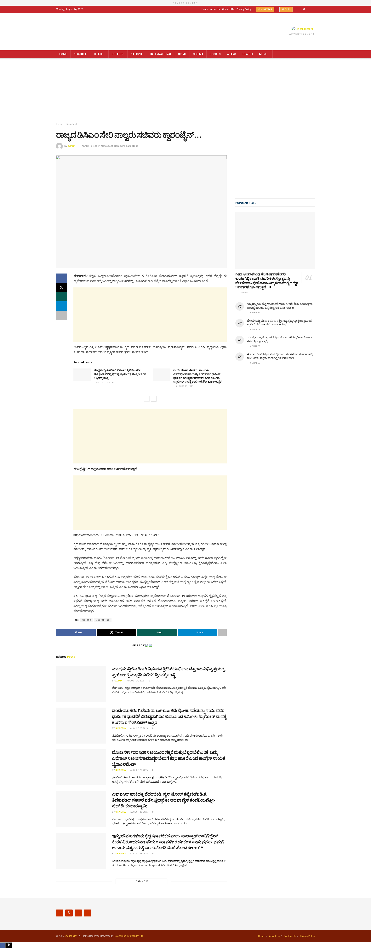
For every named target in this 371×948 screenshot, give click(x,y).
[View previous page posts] (147, 399)
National (137, 54)
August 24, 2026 (104, 382)
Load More (141, 881)
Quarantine (103, 620)
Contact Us (228, 9)
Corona (86, 620)
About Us (215, 9)
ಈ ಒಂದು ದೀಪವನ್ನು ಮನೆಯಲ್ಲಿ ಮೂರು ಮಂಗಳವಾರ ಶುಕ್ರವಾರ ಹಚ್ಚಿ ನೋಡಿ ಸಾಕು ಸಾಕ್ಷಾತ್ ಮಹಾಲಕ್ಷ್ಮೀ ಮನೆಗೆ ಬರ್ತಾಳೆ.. (279, 356)
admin (71, 145)
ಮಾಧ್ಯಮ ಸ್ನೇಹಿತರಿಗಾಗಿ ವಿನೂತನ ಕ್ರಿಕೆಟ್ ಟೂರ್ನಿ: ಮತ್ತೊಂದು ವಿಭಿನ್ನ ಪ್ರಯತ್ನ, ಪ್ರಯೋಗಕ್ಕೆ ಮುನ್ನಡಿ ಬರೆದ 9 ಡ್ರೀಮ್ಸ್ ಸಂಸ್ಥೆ (120, 374)
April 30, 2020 (89, 145)
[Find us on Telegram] (314, 9)
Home (205, 9)
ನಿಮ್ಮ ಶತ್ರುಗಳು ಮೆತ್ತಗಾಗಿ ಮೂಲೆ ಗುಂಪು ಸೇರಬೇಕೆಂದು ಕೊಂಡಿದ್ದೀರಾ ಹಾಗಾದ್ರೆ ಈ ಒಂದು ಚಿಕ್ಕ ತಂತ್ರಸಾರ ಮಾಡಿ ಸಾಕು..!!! (279, 305)
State (98, 54)
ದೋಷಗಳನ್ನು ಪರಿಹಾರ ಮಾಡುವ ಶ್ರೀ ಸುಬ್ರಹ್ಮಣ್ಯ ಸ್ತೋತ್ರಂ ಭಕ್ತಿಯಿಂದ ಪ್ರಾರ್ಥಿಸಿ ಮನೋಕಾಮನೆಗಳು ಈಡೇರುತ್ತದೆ (279, 322)
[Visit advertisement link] (302, 28)
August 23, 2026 (184, 386)
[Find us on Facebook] (299, 9)
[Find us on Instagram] (309, 9)
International (161, 54)
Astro (231, 54)
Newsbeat (81, 54)
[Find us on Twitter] (304, 9)
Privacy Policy (244, 9)
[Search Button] (310, 54)
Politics (118, 54)
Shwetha (120, 728)
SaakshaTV (71, 936)
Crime (182, 54)
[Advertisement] (185, 91)
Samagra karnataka (126, 145)
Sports (286, 9)
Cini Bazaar (265, 9)
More (263, 54)
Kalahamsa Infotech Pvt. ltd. (129, 936)
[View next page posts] (154, 399)
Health (248, 54)
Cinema (198, 54)
